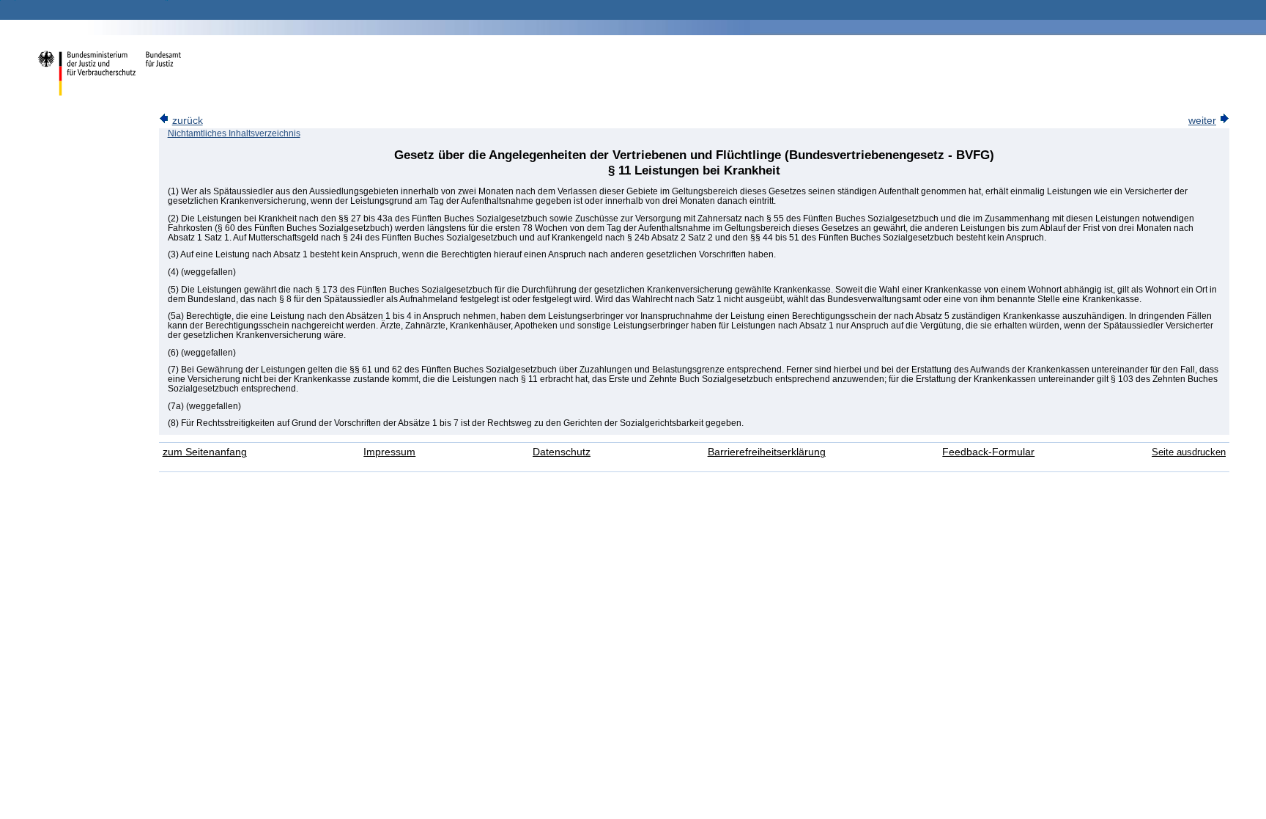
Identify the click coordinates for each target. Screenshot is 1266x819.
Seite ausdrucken (1189, 452)
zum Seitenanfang (205, 452)
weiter (1202, 120)
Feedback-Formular (988, 452)
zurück (187, 120)
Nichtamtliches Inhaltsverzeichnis (234, 133)
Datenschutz (562, 452)
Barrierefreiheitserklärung (767, 452)
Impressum (389, 452)
